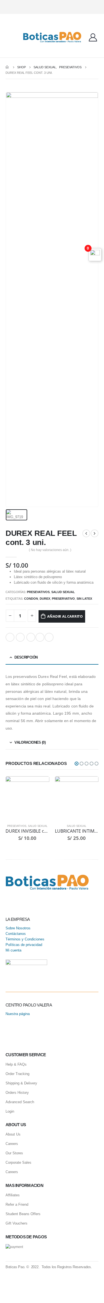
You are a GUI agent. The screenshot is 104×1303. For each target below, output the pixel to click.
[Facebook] (60, 7)
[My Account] (92, 37)
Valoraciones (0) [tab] (29, 742)
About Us (13, 1134)
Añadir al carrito (65, 616)
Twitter (39, 637)
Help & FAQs (16, 1064)
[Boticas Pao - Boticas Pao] (52, 37)
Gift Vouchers (16, 1223)
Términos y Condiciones (25, 939)
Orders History (17, 1092)
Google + (20, 637)
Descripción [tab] (25, 657)
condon (31, 598)
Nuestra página (18, 1014)
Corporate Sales (18, 1162)
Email (30, 637)
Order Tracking (17, 1074)
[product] (27, 798)
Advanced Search (20, 1102)
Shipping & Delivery (21, 1083)
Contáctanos (16, 934)
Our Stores (14, 1153)
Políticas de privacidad (24, 945)
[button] (76, 763)
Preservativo (63, 598)
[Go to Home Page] (7, 67)
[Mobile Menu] (10, 37)
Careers (12, 1144)
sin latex (84, 598)
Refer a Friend (17, 1204)
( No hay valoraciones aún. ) (50, 550)
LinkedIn (10, 637)
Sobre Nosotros (18, 928)
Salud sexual (63, 592)
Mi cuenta (13, 950)
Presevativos (38, 592)
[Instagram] (51, 7)
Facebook (49, 637)
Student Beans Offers (23, 1214)
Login (10, 1111)
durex (45, 598)
